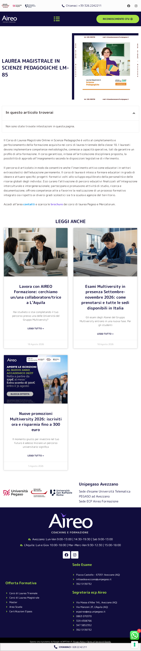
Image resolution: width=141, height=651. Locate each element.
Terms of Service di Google (99, 641)
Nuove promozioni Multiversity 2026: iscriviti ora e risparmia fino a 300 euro (36, 421)
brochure (57, 204)
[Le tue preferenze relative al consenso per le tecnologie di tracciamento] (134, 644)
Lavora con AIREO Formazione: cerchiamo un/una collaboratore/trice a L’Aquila (35, 294)
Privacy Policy (79, 641)
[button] (134, 113)
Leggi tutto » (36, 328)
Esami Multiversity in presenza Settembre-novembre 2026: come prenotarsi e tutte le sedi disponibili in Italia (105, 297)
